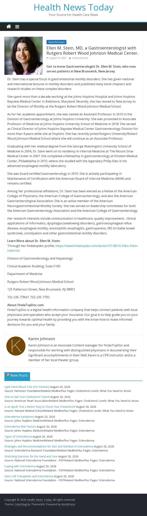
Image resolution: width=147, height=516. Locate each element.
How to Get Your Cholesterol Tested (27, 397)
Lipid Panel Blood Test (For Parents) (26, 387)
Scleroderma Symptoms (19, 416)
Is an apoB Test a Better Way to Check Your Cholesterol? (39, 406)
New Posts (19, 375)
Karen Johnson (80, 58)
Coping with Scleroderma (19, 466)
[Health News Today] (8, 27)
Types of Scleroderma (18, 436)
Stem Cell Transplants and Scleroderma (28, 476)
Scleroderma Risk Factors (20, 426)
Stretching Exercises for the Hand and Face (31, 456)
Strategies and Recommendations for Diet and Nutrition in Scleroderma (48, 446)
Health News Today (74, 7)
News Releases (56, 42)
